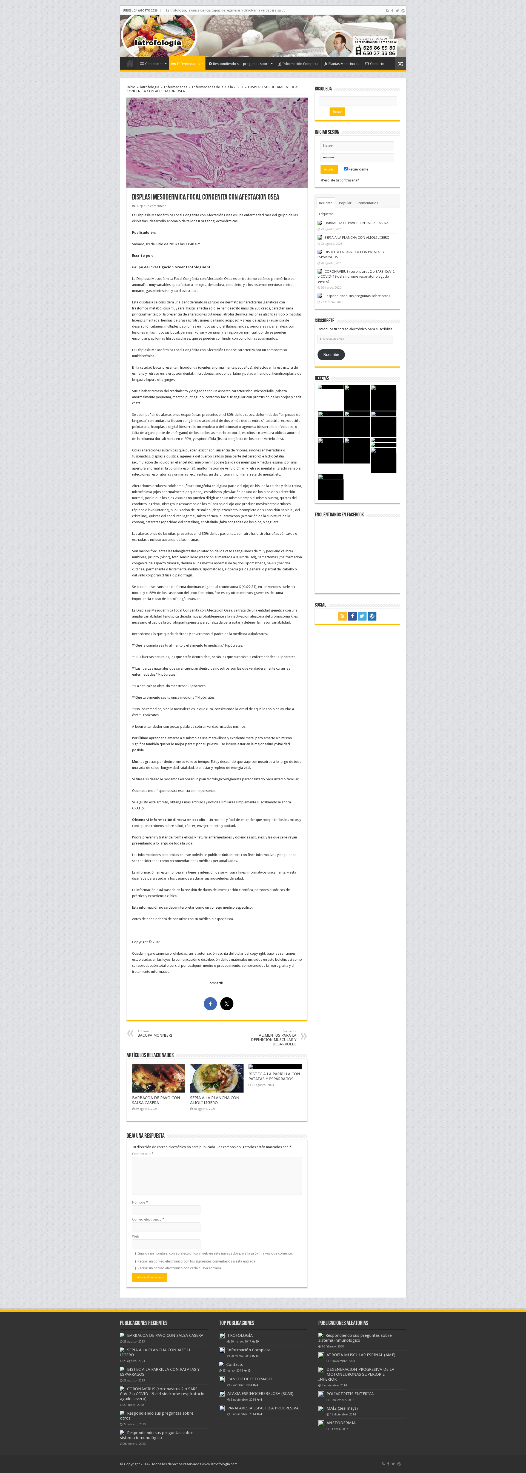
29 (257, 1341)
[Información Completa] (222, 1350)
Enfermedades (188, 64)
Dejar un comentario (152, 206)
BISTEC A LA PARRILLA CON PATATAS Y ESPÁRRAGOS (274, 1076)
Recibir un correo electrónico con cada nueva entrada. (180, 1268)
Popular (345, 203)
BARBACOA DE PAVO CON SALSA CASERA (156, 1100)
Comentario (142, 1154)
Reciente (325, 203)
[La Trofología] (137, 35)
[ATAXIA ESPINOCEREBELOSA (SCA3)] (222, 1394)
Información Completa (300, 64)
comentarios (368, 203)
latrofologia (149, 87)
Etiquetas (326, 214)
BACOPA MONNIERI (155, 1033)
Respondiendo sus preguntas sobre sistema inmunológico (156, 1435)
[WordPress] (403, 10)
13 (249, 1370)
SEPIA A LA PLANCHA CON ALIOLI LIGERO (214, 1100)
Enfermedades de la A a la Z (214, 87)
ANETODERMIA (341, 1422)
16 (257, 1356)
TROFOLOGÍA (240, 1335)
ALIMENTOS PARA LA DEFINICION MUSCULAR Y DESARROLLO (273, 1038)
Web (135, 1236)
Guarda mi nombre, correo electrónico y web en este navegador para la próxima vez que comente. (215, 1253)
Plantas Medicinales (343, 64)
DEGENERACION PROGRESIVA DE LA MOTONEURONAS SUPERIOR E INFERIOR (356, 1374)
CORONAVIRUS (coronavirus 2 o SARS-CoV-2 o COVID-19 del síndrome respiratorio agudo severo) (356, 276)
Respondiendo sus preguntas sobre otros (357, 296)
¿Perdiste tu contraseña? (340, 180)
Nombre (140, 1202)
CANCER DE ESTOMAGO (249, 1379)
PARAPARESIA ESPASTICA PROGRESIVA (263, 1408)
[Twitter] (397, 10)
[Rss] (387, 10)
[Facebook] (392, 10)
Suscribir (331, 354)
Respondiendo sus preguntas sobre (241, 64)
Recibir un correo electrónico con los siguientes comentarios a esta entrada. (197, 1261)
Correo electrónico (148, 1219)
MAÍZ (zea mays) (342, 1408)
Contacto (377, 64)
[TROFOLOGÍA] (222, 1335)
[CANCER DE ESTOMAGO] (222, 1379)
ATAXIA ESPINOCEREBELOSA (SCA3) (260, 1393)
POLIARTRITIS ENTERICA (350, 1393)
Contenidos (154, 64)
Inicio (130, 63)
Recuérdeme (358, 169)
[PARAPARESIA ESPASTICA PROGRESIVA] (222, 1408)
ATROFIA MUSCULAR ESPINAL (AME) (361, 1354)
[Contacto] (221, 1364)
